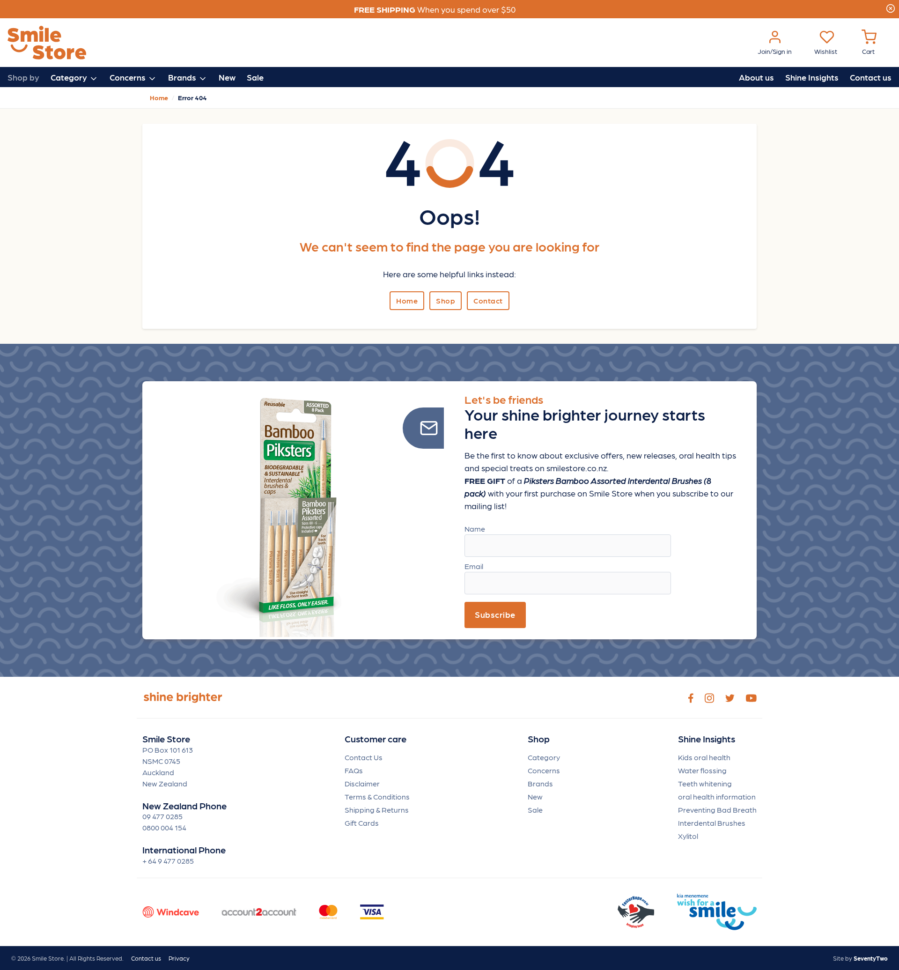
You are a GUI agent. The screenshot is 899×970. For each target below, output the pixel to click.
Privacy (179, 958)
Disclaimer (362, 783)
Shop (445, 300)
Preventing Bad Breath (717, 809)
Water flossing (702, 770)
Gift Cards (362, 822)
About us (756, 77)
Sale (255, 77)
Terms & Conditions (377, 796)
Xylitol (688, 835)
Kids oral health (704, 757)
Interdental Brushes (711, 822)
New (227, 77)
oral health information (717, 796)
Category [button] (70, 77)
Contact (488, 300)
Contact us (871, 77)
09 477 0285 (162, 816)
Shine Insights (812, 77)
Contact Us (364, 757)
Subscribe (495, 614)
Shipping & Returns (377, 809)
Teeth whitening (705, 783)
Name (474, 528)
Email (473, 566)
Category (544, 757)
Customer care (375, 738)
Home (407, 300)
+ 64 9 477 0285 (168, 860)
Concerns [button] (128, 77)
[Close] (890, 7)
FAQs (354, 770)
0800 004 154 (164, 827)
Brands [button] (183, 77)
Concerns (544, 770)
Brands (540, 783)
